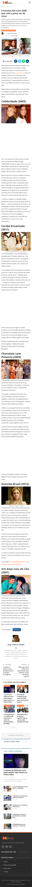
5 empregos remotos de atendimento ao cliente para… (19, 816)
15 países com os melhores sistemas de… (20, 805)
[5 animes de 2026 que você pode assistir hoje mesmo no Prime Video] (9, 689)
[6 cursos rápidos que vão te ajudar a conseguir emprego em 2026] (7, 789)
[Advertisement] (16, 140)
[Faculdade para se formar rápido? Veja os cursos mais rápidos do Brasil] (22, 709)
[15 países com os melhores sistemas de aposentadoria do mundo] (7, 807)
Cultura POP (12, 30)
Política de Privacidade (10, 865)
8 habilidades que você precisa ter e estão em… (19, 825)
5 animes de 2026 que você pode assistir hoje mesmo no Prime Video (15, 772)
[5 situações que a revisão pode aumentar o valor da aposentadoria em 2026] (9, 709)
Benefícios (7, 705)
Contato (6, 871)
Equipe (6, 861)
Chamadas (4, 30)
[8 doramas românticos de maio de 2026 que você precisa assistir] (22, 689)
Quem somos (7, 868)
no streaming (20, 73)
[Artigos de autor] (16, 638)
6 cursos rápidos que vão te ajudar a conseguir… (20, 787)
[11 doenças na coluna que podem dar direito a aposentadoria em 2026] (7, 798)
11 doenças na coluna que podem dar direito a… (19, 796)
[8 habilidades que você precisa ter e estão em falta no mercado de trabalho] (7, 826)
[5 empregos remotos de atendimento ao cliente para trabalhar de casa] (7, 816)
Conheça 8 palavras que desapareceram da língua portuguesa (8, 670)
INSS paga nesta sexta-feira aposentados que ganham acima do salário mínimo (23, 671)
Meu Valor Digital (20, 884)
